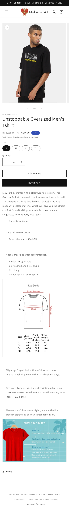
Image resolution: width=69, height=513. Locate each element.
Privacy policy (20, 499)
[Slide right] (41, 108)
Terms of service (35, 499)
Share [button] (9, 471)
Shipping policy (51, 499)
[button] (6, 11)
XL (35, 148)
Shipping (16, 137)
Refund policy (54, 494)
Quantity (6, 155)
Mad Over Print (22, 494)
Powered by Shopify (37, 494)
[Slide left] (27, 108)
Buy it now (34, 182)
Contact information (36, 504)
